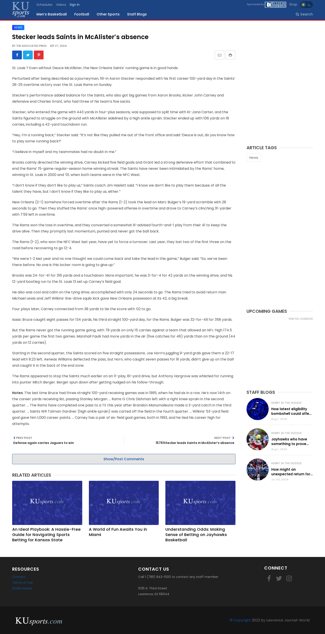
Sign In (75, 4)
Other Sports (108, 14)
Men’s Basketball (51, 14)
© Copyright (240, 620)
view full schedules (301, 319)
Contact (18, 577)
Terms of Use (22, 582)
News (253, 157)
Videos (61, 4)
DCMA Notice (22, 588)
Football (81, 14)
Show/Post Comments (123, 459)
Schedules (44, 4)
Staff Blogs (137, 14)
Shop (293, 4)
